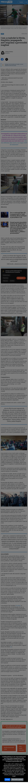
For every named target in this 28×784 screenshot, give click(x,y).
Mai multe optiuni (17, 779)
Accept (7, 779)
